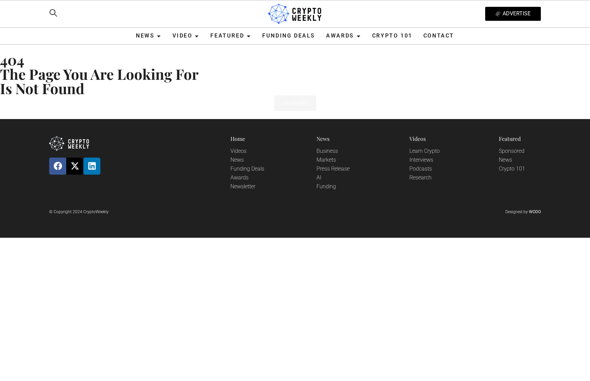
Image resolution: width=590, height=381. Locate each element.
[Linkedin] (91, 166)
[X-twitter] (74, 166)
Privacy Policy (207, 213)
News (237, 160)
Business (327, 151)
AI (319, 177)
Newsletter (242, 186)
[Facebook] (57, 166)
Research (420, 177)
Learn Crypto (424, 151)
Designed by (523, 211)
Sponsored (511, 151)
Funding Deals (247, 168)
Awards (239, 177)
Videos (238, 151)
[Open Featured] (248, 36)
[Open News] (158, 36)
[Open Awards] (358, 36)
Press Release (333, 168)
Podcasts (420, 168)
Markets (326, 160)
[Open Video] (196, 36)
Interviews (421, 160)
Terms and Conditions (379, 213)
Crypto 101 (512, 168)
